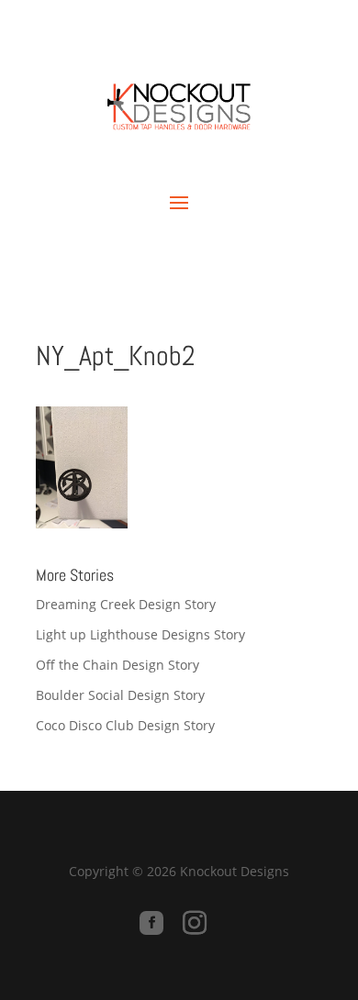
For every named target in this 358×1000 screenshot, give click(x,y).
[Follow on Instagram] (194, 923)
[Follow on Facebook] (151, 923)
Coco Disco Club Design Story (125, 725)
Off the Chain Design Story (117, 664)
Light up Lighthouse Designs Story (140, 634)
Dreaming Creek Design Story (126, 604)
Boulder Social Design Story (120, 695)
